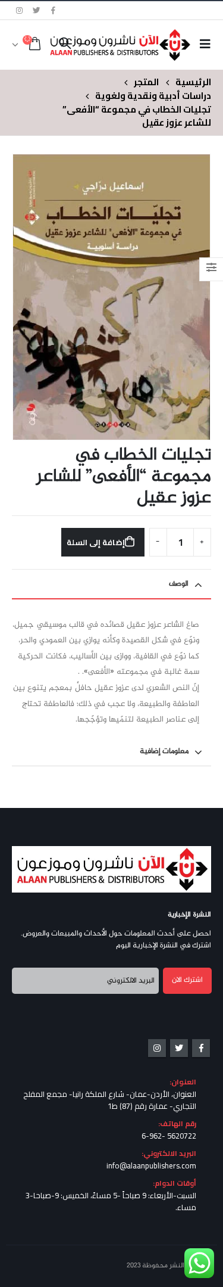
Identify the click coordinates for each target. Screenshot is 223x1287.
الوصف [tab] (179, 583)
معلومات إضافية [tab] (164, 751)
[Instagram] (19, 10)
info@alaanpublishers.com (151, 1165)
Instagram (157, 1048)
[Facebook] (53, 10)
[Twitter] (37, 10)
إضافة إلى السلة (96, 542)
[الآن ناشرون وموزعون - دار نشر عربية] (139, 44)
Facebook (201, 1048)
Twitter (179, 1048)
